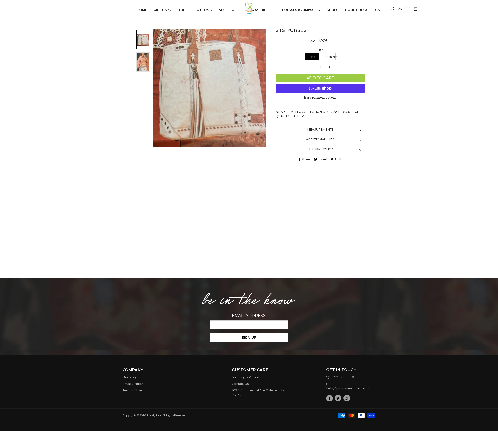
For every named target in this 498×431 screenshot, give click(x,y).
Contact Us (240, 384)
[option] (209, 88)
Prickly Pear (154, 415)
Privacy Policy (133, 384)
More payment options (320, 97)
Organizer (329, 56)
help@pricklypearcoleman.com (350, 388)
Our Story (130, 377)
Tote (312, 56)
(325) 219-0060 (343, 377)
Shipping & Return (245, 377)
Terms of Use (132, 390)
